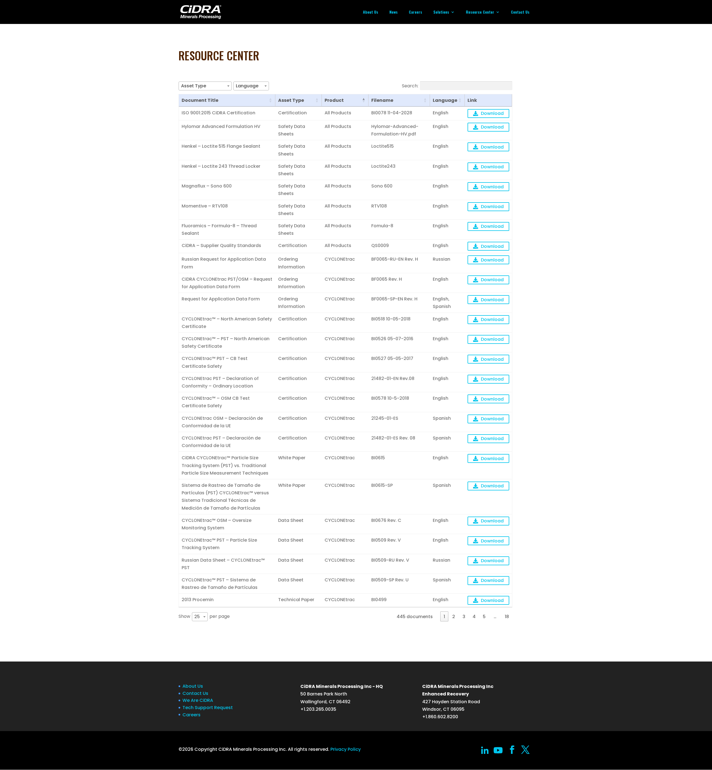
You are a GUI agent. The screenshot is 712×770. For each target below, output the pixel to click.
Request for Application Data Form (221, 299)
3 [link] (464, 616)
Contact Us (520, 12)
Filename (382, 100)
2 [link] (453, 616)
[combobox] (205, 86)
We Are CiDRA (197, 700)
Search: (410, 85)
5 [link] (484, 616)
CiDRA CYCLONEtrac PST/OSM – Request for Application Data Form (227, 283)
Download (492, 113)
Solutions (441, 12)
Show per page (204, 616)
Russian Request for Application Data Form (224, 263)
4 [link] (474, 616)
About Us (370, 12)
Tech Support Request (207, 707)
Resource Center (480, 12)
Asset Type (291, 100)
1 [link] (444, 616)
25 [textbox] (197, 616)
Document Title (200, 100)
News (393, 12)
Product (334, 100)
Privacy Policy (345, 749)
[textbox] (195, 86)
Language (445, 100)
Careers (415, 12)
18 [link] (507, 616)
